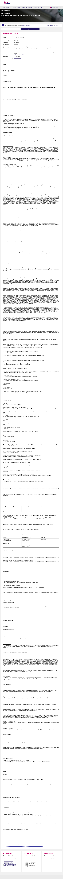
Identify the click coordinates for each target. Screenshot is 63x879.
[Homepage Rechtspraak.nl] (6, 2)
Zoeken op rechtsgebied (8, 863)
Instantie (4, 37)
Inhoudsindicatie (6, 47)
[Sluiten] (60, 25)
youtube (59, 876)
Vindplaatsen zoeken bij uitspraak (10, 864)
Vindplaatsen (5, 56)
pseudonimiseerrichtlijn (26, 25)
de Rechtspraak (29, 7)
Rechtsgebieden (6, 44)
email (47, 876)
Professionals (36, 7)
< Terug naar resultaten (30, 29)
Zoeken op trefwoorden (8, 861)
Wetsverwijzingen (6, 54)
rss (46, 876)
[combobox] (53, 34)
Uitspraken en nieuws (16, 7)
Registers (23, 7)
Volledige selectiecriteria (28, 869)
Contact (41, 7)
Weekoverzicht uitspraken (49, 869)
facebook (55, 876)
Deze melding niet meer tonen (52, 25)
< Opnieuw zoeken (10, 29)
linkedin (58, 876)
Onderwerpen (8, 7)
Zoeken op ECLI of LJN (8, 862)
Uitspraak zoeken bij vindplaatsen (10, 865)
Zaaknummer (5, 42)
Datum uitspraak (6, 39)
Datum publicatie (6, 40)
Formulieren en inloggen (56, 7)
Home (3, 7)
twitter (53, 876)
